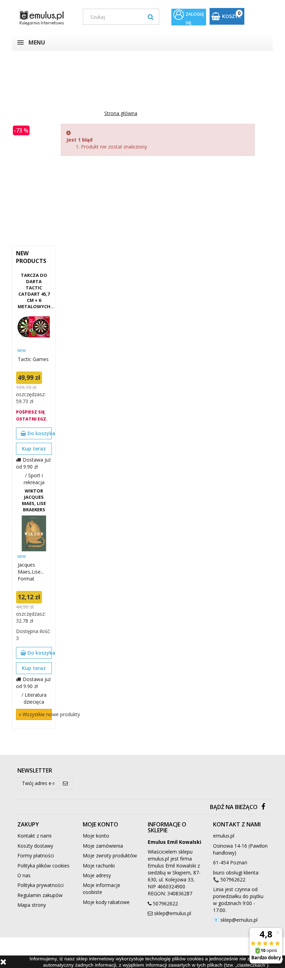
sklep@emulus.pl (172, 913)
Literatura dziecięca (35, 698)
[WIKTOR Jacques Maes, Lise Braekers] (34, 533)
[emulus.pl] (44, 18)
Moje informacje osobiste (101, 888)
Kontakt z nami (34, 835)
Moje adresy (97, 875)
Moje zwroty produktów (110, 855)
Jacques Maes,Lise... (31, 568)
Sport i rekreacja (34, 479)
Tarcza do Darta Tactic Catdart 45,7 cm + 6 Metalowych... (34, 291)
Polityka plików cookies (43, 865)
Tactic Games (33, 359)
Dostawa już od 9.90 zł (33, 463)
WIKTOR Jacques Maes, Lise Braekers (34, 500)
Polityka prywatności (40, 885)
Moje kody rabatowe (106, 902)
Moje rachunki (99, 865)
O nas (24, 875)
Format (26, 578)
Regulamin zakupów (40, 895)
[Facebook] (263, 807)
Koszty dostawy (35, 845)
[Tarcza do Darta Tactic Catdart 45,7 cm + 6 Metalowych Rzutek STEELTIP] (34, 327)
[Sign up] (65, 783)
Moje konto (96, 835)
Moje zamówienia (103, 845)
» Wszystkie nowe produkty (35, 714)
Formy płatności (35, 855)
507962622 (165, 903)
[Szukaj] (150, 17)
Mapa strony (31, 905)
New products (31, 257)
